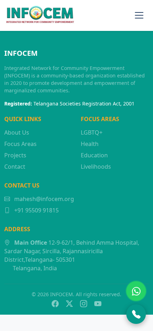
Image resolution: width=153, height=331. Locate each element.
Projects (15, 155)
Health (90, 144)
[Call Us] (136, 314)
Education (94, 155)
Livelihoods (96, 166)
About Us (16, 132)
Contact (14, 166)
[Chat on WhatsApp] (136, 291)
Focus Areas (20, 144)
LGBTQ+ (91, 132)
